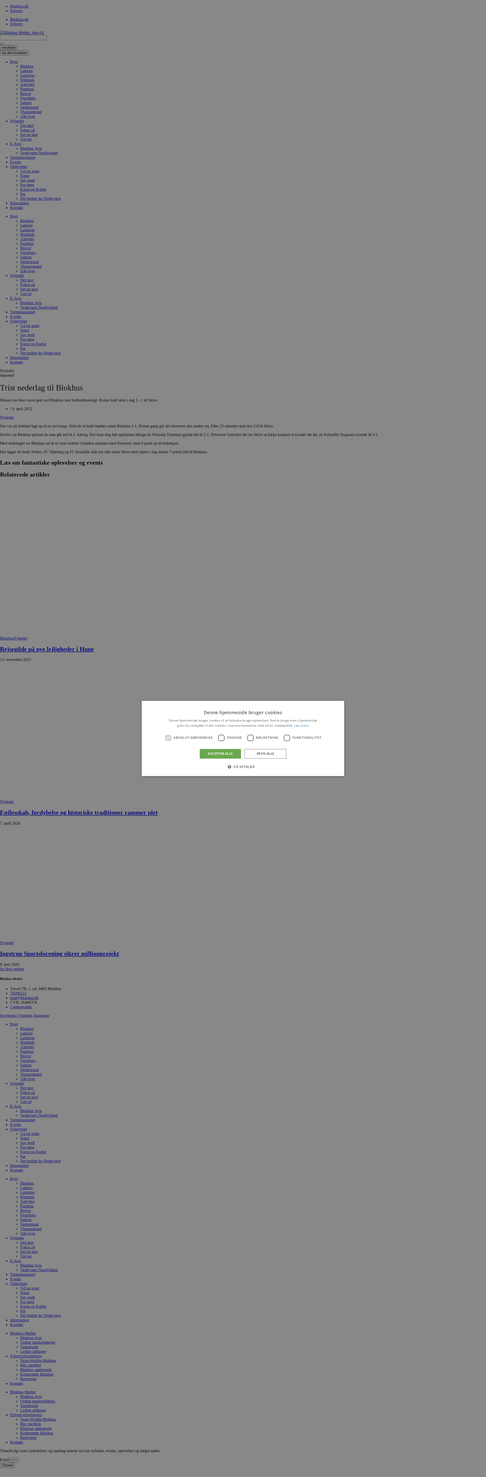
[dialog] (243, 738)
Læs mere (301, 726)
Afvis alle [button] (265, 753)
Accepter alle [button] (220, 753)
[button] (243, 767)
